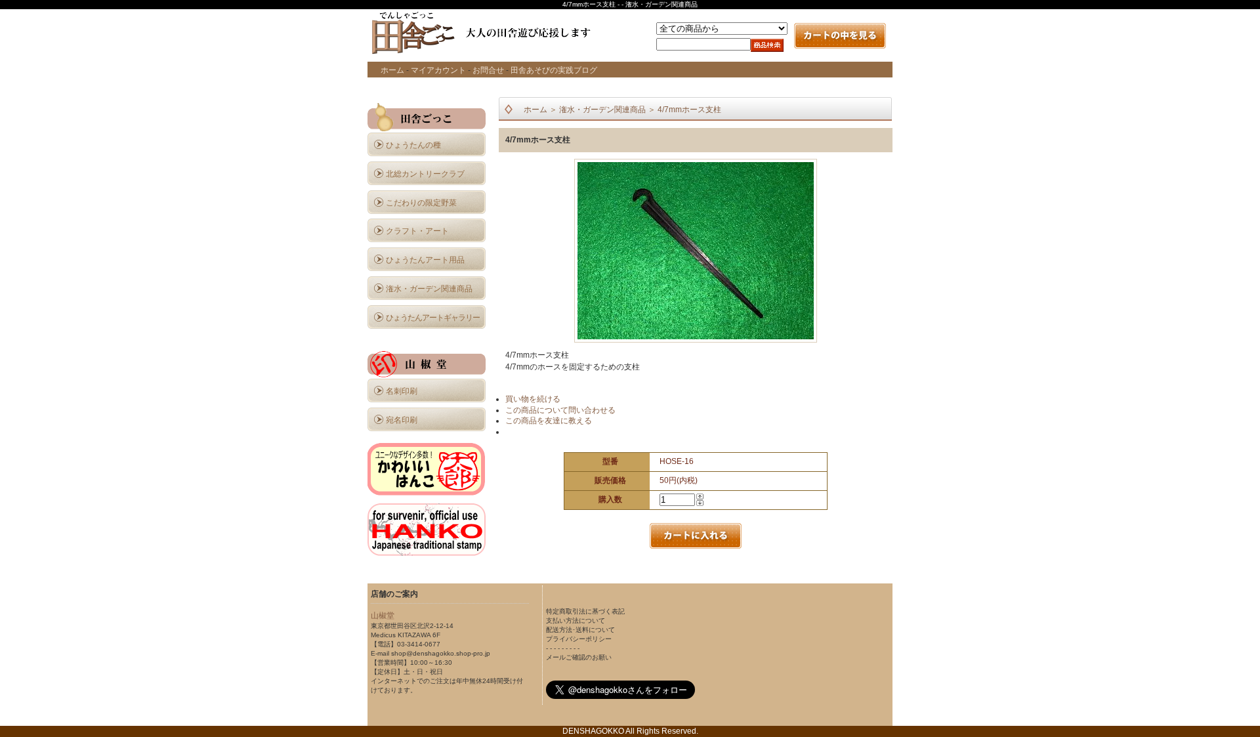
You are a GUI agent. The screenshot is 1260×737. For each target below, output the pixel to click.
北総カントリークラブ (425, 174)
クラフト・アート (417, 231)
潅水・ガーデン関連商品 (429, 288)
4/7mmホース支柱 (689, 109)
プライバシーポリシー (579, 638)
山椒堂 (382, 615)
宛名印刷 (401, 420)
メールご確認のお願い (579, 657)
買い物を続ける (532, 399)
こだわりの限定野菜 (421, 202)
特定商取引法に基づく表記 (585, 611)
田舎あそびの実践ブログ (554, 70)
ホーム (392, 70)
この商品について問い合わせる (560, 410)
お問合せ (488, 70)
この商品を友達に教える (548, 420)
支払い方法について (575, 620)
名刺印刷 (401, 391)
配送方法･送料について (580, 629)
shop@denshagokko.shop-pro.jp (440, 653)
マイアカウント (438, 70)
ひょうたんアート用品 (425, 259)
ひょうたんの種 (413, 145)
